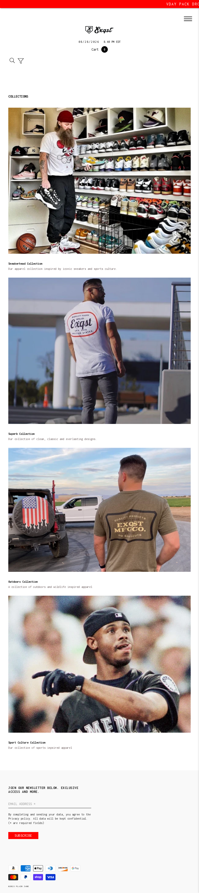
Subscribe (23, 835)
